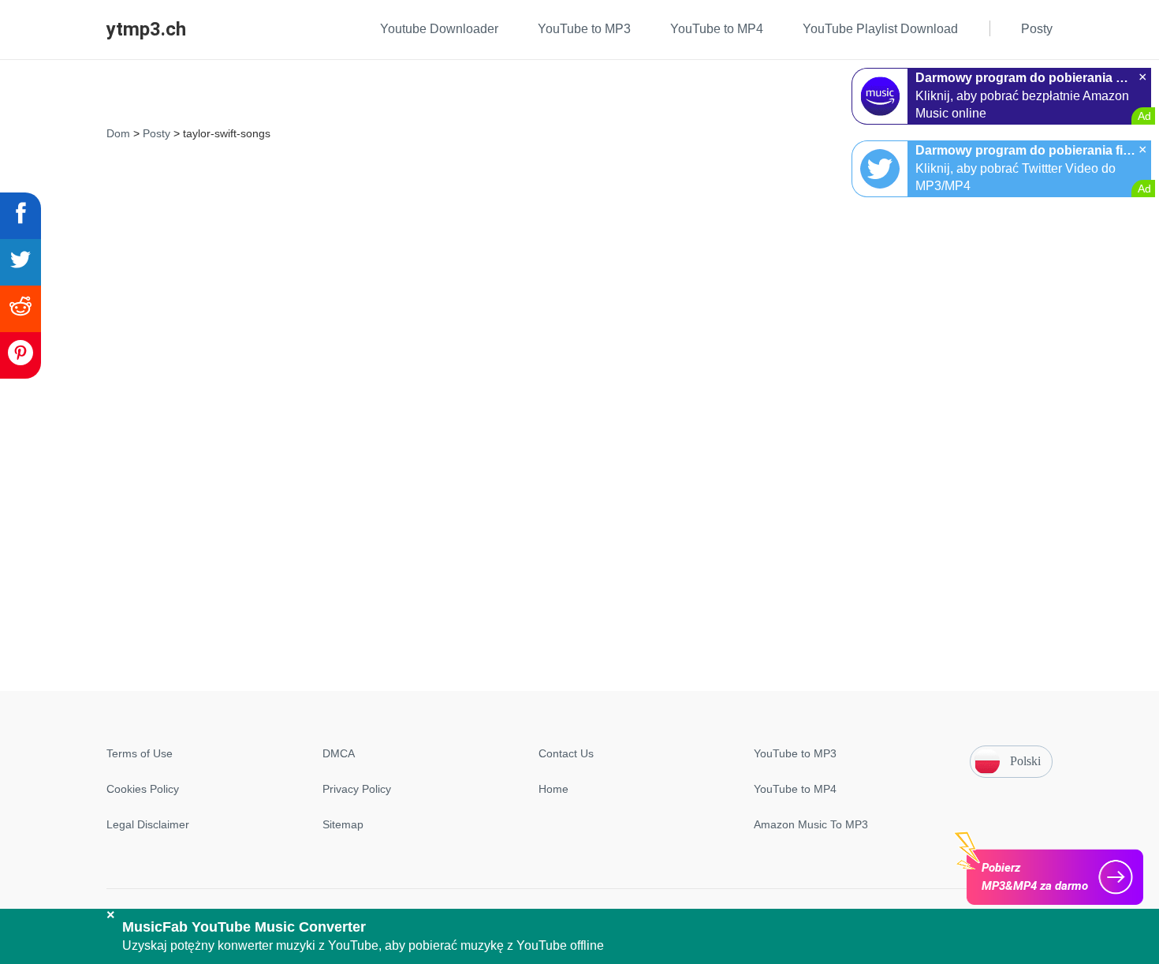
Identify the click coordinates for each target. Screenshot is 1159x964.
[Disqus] (579, 343)
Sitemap (342, 824)
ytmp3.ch (146, 29)
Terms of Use (139, 753)
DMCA (338, 753)
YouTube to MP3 (795, 753)
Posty (156, 133)
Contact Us (566, 753)
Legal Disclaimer (147, 824)
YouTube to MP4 (795, 789)
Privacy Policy (356, 789)
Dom (118, 133)
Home (553, 789)
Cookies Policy (142, 789)
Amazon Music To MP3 (811, 824)
